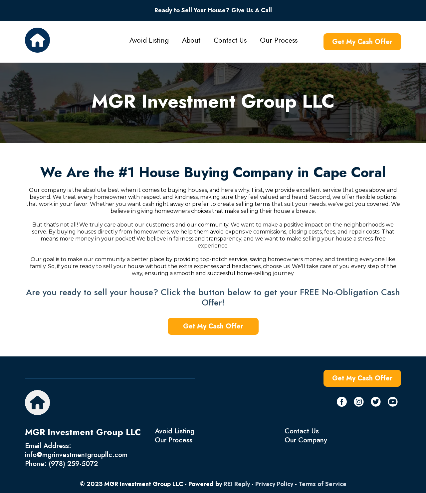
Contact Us (230, 40)
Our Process (279, 40)
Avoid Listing (149, 40)
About (191, 40)
